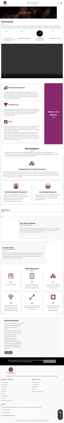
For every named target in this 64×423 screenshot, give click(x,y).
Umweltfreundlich (35, 384)
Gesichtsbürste (4, 387)
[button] (58, 3)
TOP (60, 417)
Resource (34, 389)
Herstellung (34, 387)
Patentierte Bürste (4, 384)
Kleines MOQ (4, 398)
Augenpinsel (3, 389)
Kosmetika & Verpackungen (6, 400)
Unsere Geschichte (35, 382)
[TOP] (60, 416)
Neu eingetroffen (4, 382)
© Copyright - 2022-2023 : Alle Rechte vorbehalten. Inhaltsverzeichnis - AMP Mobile (32, 420)
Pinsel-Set (3, 393)
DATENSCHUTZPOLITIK (37, 391)
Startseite (20, 12)
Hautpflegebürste (4, 396)
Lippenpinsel (3, 391)
